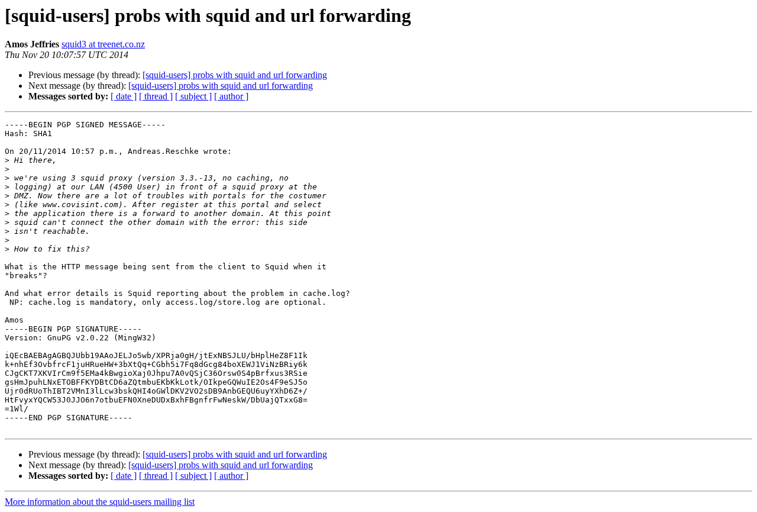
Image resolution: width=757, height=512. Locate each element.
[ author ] (231, 96)
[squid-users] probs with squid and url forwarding (235, 75)
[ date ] (124, 96)
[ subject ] (193, 96)
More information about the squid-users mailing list (100, 502)
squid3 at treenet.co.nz (103, 44)
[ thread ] (156, 96)
